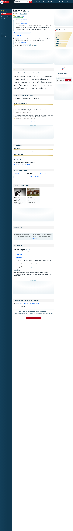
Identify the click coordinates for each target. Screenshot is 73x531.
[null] (68, 73)
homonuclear (17, 173)
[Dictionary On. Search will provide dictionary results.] (9, 1)
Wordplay (64, 1)
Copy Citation (34, 238)
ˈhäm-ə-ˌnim (23, 252)
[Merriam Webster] (63, 68)
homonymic (43, 173)
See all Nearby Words (33, 176)
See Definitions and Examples (63, 75)
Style (15, 231)
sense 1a (32, 157)
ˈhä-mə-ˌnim (23, 13)
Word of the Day (39, 1)
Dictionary (5, 11)
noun (27, 11)
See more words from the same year (22, 164)
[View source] (31, 112)
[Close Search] (27, 2)
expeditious (63, 73)
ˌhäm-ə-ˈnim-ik (26, 267)
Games (34, 1)
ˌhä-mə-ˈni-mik (26, 45)
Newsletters (59, 1)
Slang (54, 1)
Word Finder (50, 1)
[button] (68, 2)
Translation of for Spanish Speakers (28, 303)
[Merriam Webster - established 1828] (2, 1)
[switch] (18, 17)
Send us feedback (44, 106)
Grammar (45, 1)
